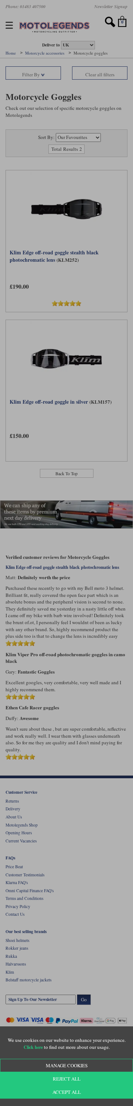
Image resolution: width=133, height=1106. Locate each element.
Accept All (66, 1092)
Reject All (67, 1078)
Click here (33, 1047)
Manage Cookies (67, 1065)
